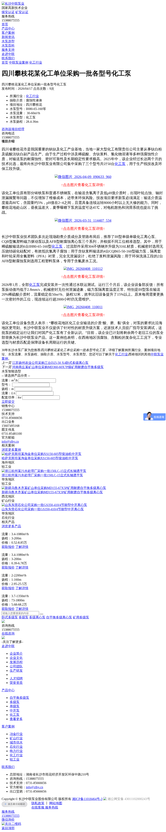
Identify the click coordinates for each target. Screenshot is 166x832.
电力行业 (16, 751)
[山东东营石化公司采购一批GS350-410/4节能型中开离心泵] (44, 505)
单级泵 (14, 706)
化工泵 (120, 164)
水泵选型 (8, 41)
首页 (5, 24)
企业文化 (16, 657)
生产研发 (16, 670)
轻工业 (14, 759)
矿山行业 (16, 738)
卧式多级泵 (10, 617)
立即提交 (8, 401)
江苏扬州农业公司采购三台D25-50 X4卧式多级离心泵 (50, 362)
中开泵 (14, 710)
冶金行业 (16, 734)
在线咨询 (8, 633)
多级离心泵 (37, 617)
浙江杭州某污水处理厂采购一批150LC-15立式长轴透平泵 (42, 475)
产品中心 (8, 28)
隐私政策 (37, 803)
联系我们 (8, 58)
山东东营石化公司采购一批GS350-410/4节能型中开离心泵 (43, 509)
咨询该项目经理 (13, 129)
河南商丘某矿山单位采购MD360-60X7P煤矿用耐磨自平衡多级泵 (58, 367)
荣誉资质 (16, 682)
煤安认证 (8, 12)
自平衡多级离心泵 (59, 617)
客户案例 (8, 32)
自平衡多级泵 (19, 697)
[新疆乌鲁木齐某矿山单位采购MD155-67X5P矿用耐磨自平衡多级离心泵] (54, 488)
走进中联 (8, 54)
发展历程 (16, 662)
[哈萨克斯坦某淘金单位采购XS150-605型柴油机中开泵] (41, 454)
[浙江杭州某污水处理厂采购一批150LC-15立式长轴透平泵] (44, 471)
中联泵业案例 (18, 62)
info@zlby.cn (10, 441)
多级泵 (23, 617)
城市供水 (16, 742)
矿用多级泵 (81, 617)
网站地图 (55, 803)
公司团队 (16, 666)
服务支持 (8, 49)
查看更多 (16, 719)
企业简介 (16, 653)
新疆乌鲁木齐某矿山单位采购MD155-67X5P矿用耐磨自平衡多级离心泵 (52, 492)
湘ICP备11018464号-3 (87, 799)
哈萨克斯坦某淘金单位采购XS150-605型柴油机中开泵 (40, 458)
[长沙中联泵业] (13, 3)
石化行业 (16, 746)
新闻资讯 (8, 37)
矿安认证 (21, 12)
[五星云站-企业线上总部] (14, 804)
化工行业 (35, 62)
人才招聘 (16, 678)
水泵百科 (8, 45)
